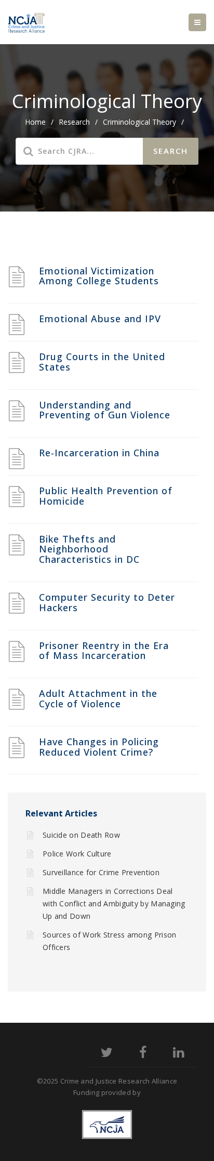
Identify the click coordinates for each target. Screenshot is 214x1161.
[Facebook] (142, 1054)
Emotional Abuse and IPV (100, 318)
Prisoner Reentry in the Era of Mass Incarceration (104, 650)
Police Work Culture (77, 854)
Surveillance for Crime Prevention (101, 872)
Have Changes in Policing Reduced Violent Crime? (99, 746)
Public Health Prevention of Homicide (105, 495)
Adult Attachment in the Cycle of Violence (98, 698)
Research (74, 122)
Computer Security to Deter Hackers (107, 602)
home (35, 122)
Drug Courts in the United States (102, 361)
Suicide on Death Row (81, 835)
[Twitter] (107, 1054)
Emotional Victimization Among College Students (99, 276)
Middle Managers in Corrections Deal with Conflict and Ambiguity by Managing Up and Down (114, 903)
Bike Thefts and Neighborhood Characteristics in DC (89, 549)
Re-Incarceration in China (99, 452)
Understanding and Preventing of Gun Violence (104, 410)
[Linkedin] (178, 1054)
